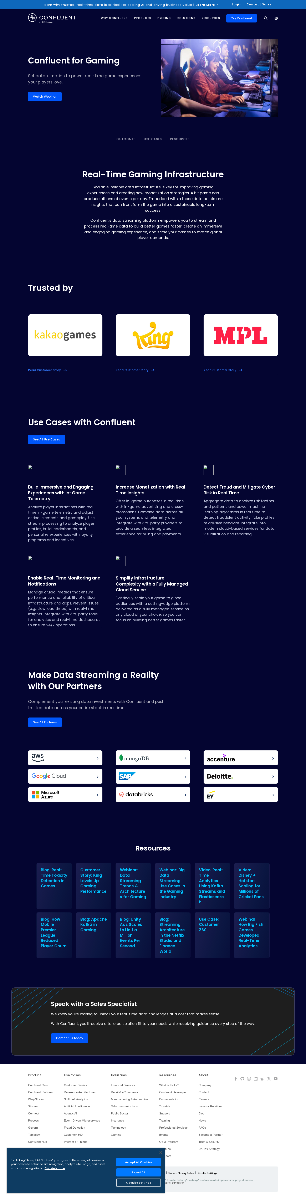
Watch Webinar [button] (45, 97)
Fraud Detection (74, 1127)
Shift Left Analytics (76, 1099)
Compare (165, 1156)
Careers (204, 1099)
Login (236, 4)
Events (163, 1134)
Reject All (138, 1172)
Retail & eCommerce (124, 1092)
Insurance (117, 1120)
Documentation (169, 1099)
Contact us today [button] (69, 1038)
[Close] (160, 1152)
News (202, 1120)
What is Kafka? (169, 1085)
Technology (118, 1127)
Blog (201, 1113)
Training (164, 1120)
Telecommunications (124, 1106)
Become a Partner (211, 1134)
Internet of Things (75, 1141)
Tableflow (34, 1134)
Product (34, 1075)
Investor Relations (210, 1106)
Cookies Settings (138, 1183)
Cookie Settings (207, 1173)
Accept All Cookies (138, 1162)
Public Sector (119, 1113)
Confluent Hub (37, 1141)
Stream (33, 1106)
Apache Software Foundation (166, 1182)
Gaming (116, 1134)
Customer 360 (73, 1134)
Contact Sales (259, 4)
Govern (33, 1127)
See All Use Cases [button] (46, 439)
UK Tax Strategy (209, 1148)
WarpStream (36, 1099)
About (204, 1075)
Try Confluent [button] (241, 18)
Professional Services (173, 1127)
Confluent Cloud (38, 1085)
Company (205, 1085)
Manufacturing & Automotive (129, 1099)
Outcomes (126, 139)
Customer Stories (75, 1085)
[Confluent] (52, 18)
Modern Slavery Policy (181, 1173)
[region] (86, 1170)
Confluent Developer (172, 1092)
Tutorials (164, 1106)
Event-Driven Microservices (82, 1120)
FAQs (202, 1127)
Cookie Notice (55, 1168)
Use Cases (153, 139)
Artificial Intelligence (77, 1106)
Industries (119, 1075)
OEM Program (168, 1141)
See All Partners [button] (45, 722)
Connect (33, 1113)
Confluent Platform (40, 1092)
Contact (204, 1092)
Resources (180, 139)
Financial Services (123, 1085)
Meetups (165, 1148)
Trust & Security (209, 1141)
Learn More (205, 5)
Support (164, 1113)
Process (33, 1120)
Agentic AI (70, 1113)
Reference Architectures (80, 1092)
